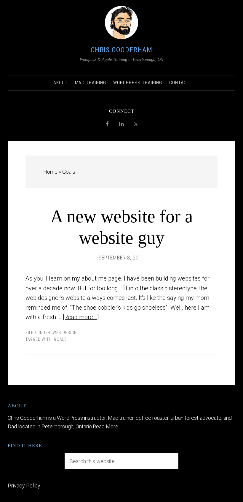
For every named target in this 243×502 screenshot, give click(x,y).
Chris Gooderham (121, 50)
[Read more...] (81, 317)
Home (50, 172)
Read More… (107, 426)
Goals (60, 339)
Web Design (65, 332)
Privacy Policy (24, 485)
